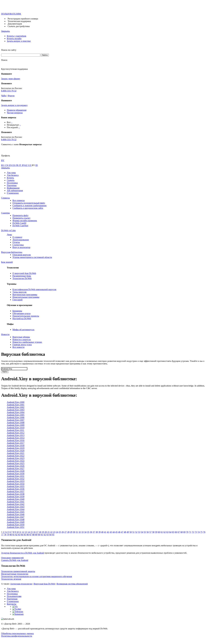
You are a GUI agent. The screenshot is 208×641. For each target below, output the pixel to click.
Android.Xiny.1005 (15, 415)
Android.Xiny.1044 (15, 509)
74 (198, 532)
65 (173, 532)
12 (23, 532)
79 (8, 534)
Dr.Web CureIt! (19, 223)
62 (164, 532)
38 (97, 532)
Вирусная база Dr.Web (44, 584)
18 (40, 532)
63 (167, 532)
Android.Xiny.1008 (15, 422)
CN (7, 165)
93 (47, 534)
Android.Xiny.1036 (15, 489)
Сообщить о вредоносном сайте (27, 208)
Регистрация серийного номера (23, 18)
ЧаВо (3, 95)
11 (20, 532)
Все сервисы (18, 200)
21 (48, 532)
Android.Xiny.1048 (15, 519)
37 (94, 532)
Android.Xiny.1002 (15, 407)
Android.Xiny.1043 (15, 507)
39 (99, 532)
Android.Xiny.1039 (15, 496)
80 (11, 534)
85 (25, 534)
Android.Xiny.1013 (15, 435)
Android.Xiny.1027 (15, 468)
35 (88, 532)
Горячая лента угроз (22, 344)
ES (14, 165)
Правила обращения (16, 110)
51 (133, 532)
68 (181, 532)
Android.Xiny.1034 (15, 484)
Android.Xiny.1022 (15, 456)
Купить (10, 178)
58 (153, 532)
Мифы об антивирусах (23, 329)
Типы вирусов (19, 292)
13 (26, 532)
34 (85, 532)
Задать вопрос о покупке (19, 41)
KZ (26, 165)
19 (43, 532)
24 (57, 532)
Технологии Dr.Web (22, 278)
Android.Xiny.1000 (15, 402)
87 (30, 534)
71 (190, 532)
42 (108, 532)
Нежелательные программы (25, 297)
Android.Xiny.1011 (15, 430)
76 (204, 532)
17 (37, 532)
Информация (13, 188)
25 (60, 532)
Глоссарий (17, 299)
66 (176, 532)
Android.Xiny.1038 (15, 494)
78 (5, 534)
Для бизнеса (13, 175)
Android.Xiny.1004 (15, 412)
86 (28, 534)
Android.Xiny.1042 (15, 504)
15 (31, 532)
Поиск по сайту (8, 50)
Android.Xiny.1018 (15, 445)
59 (156, 532)
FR (17, 165)
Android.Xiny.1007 (15, 420)
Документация (15, 24)
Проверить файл (20, 215)
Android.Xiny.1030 (15, 473)
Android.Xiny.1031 (15, 476)
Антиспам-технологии (21, 584)
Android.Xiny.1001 (15, 405)
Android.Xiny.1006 (15, 417)
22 (51, 532)
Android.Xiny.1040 (15, 499)
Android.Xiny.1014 (15, 438)
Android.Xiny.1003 (15, 410)
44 (113, 532)
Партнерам (12, 599)
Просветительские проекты (25, 316)
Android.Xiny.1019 (15, 448)
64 (170, 532)
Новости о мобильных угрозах (27, 342)
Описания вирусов (21, 255)
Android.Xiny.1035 (15, 486)
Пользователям (14, 596)
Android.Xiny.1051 (15, 527)
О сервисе (17, 237)
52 (136, 532)
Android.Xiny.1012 (15, 433)
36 (91, 532)
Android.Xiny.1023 (15, 458)
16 (34, 532)
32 (80, 532)
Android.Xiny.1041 (15, 501)
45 (116, 532)
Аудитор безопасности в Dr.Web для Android (22, 553)
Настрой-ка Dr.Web (21, 318)
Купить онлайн (14, 38)
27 (65, 532)
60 (159, 532)
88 (33, 534)
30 (74, 532)
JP (23, 165)
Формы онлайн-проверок (24, 220)
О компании (13, 193)
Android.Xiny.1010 (15, 427)
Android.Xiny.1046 (15, 514)
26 (63, 532)
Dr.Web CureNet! (20, 225)
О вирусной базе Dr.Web (24, 273)
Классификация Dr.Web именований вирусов (34, 289)
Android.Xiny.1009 (15, 425)
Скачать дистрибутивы (19, 26)
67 (179, 532)
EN (10, 165)
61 (162, 532)
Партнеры (12, 185)
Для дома (11, 172)
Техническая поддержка (19, 21)
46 (119, 532)
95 (53, 534)
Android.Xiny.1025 (15, 463)
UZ (30, 165)
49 (128, 532)
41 (105, 532)
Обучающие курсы (21, 313)
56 (147, 532)
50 (130, 532)
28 (68, 532)
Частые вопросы (15, 112)
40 (102, 532)
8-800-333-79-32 (8, 91)
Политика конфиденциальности (16, 636)
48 (125, 532)
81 (13, 534)
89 (36, 534)
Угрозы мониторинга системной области (32, 257)
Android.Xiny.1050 (15, 524)
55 (145, 532)
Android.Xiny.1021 (15, 453)
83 (19, 534)
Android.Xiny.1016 (15, 440)
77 (2, 534)
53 (139, 532)
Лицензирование (20, 239)
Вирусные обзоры (21, 337)
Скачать (10, 180)
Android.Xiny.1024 (15, 461)
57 (150, 532)
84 (22, 534)
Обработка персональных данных (17, 633)
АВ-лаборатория (15, 190)
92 (45, 534)
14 (29, 532)
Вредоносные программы (24, 294)
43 (111, 532)
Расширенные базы (21, 276)
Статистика (18, 245)
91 (42, 534)
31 (77, 532)
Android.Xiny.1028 (15, 471)
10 (17, 532)
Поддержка (12, 183)
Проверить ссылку (21, 218)
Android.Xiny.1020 (15, 450)
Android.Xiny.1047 (15, 517)
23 (54, 532)
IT (20, 165)
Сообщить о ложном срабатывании (29, 205)
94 (50, 534)
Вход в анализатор (21, 247)
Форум (11, 95)
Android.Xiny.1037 (15, 491)
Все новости (18, 347)
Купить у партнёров (16, 36)
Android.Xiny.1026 (15, 466)
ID (36, 165)
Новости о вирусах (21, 339)
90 (39, 534)
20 (46, 532)
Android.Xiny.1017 (15, 443)
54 (142, 532)
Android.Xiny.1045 (15, 512)
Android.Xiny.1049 (15, 522)
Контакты (11, 604)
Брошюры (17, 311)
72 (193, 532)
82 (16, 534)
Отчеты (16, 242)
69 (184, 532)
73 (196, 532)
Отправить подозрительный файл (28, 203)
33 (82, 532)
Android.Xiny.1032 (15, 479)
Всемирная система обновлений (72, 584)
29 (71, 532)
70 (187, 532)
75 (201, 532)
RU (3, 165)
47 (122, 532)
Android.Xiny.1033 (15, 481)
